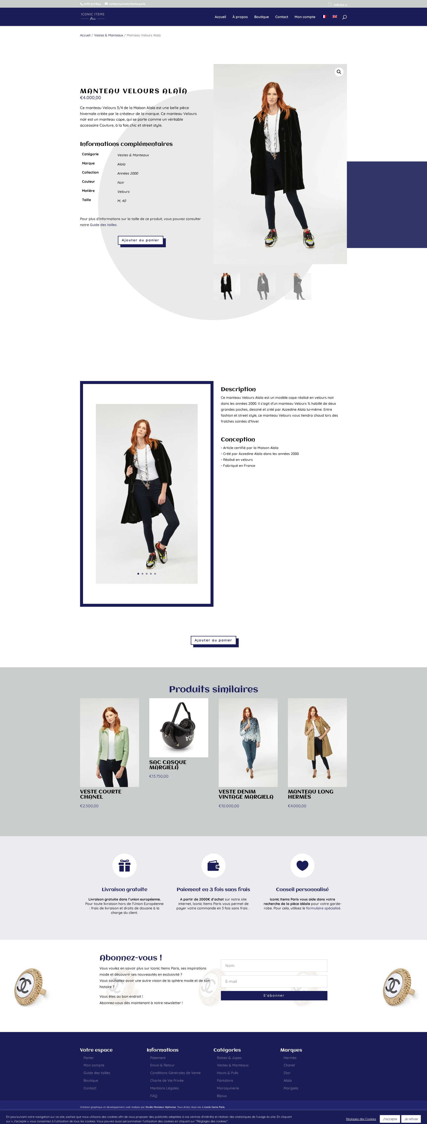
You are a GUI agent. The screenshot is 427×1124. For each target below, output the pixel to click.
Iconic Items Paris (214, 1107)
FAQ (153, 1096)
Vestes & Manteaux (108, 35)
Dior (287, 1073)
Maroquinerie (228, 1088)
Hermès (290, 1058)
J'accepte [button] (390, 1119)
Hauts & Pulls (227, 1073)
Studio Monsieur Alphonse (161, 1107)
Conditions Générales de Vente (175, 1073)
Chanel (289, 1065)
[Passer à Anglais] (335, 20)
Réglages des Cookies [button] (361, 1119)
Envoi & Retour (162, 1065)
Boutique (261, 17)
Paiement (158, 1058)
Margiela (291, 1088)
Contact (281, 17)
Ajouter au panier (140, 240)
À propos (240, 17)
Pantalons (225, 1080)
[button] (339, 71)
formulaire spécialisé (323, 908)
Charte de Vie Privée (167, 1080)
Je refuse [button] (411, 1119)
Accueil (220, 17)
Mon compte (305, 17)
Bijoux (222, 1096)
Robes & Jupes (229, 1058)
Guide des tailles (103, 225)
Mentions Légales (164, 1088)
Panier (89, 1058)
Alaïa (288, 1080)
